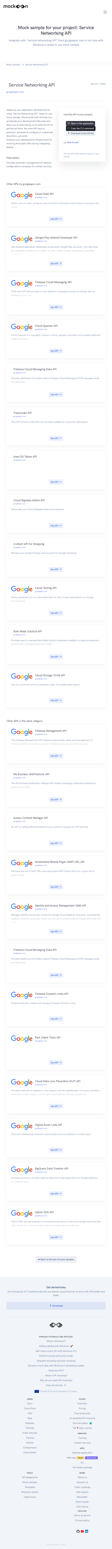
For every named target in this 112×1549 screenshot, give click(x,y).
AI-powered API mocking (82, 1418)
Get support (82, 1492)
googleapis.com (15, 91)
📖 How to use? (71, 142)
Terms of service (82, 1515)
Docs (29, 1403)
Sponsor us (82, 1482)
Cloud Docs (30, 1408)
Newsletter (82, 1497)
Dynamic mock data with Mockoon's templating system (56, 1365)
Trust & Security (82, 1413)
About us (82, 1477)
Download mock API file (82, 133)
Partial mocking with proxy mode (56, 1355)
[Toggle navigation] (105, 12)
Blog (30, 1418)
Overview (82, 1403)
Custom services (82, 1442)
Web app (81, 1457)
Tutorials (29, 1428)
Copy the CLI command (82, 128)
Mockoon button (86, 154)
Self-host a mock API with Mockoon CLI (56, 1351)
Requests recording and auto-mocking (56, 1360)
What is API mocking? (56, 1375)
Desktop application (82, 1452)
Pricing (82, 1408)
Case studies (29, 1452)
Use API (54, 219)
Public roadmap (82, 1487)
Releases (29, 1423)
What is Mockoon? (56, 1341)
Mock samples (13, 64)
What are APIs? (56, 1370)
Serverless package (82, 1467)
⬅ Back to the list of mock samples (56, 1259)
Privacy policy (82, 1520)
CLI (82, 1462)
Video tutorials (29, 1432)
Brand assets (82, 1501)
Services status (82, 1423)
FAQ (30, 1413)
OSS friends (82, 1506)
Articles (30, 1442)
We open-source (82, 1428)
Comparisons (30, 1447)
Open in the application (82, 123)
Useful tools (30, 1497)
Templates (30, 1487)
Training (30, 1437)
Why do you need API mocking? (56, 1380)
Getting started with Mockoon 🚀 (56, 1346)
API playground (29, 1477)
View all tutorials (54, 1385)
